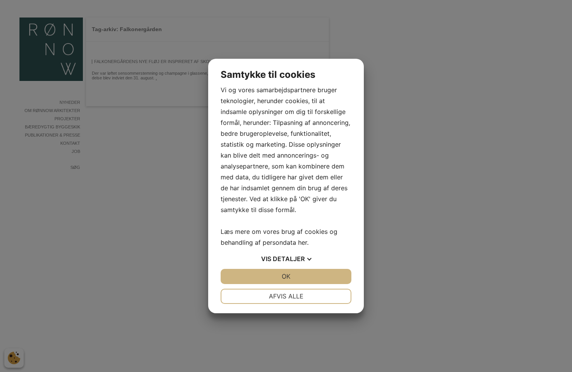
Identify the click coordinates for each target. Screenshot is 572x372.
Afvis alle (286, 296)
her (302, 242)
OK (286, 276)
